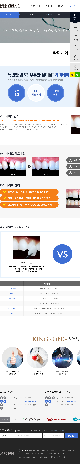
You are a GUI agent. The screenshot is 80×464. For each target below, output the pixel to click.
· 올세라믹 (60, 14)
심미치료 (72, 6)
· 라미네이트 (49, 14)
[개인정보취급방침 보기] (58, 430)
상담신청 (71, 436)
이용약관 (63, 457)
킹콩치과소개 (35, 6)
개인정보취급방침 (55, 457)
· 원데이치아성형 (34, 14)
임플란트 (61, 6)
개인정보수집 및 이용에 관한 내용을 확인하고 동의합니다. (33, 430)
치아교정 (49, 6)
